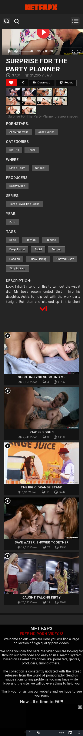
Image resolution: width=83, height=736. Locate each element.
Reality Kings (17, 185)
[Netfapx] (41, 7)
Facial (38, 249)
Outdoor (40, 167)
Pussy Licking (38, 259)
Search (6, 21)
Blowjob (31, 239)
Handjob (14, 259)
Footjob (57, 249)
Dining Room (17, 167)
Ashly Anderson (19, 131)
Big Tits (14, 149)
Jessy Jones (46, 131)
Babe (12, 239)
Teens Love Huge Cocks (24, 203)
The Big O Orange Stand (41, 487)
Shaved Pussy (65, 259)
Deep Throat (17, 249)
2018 (12, 221)
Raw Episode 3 (42, 432)
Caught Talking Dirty (41, 597)
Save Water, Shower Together (42, 542)
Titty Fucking (17, 268)
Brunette (51, 239)
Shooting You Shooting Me (41, 377)
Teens (32, 149)
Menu (75, 21)
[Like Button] (11, 82)
